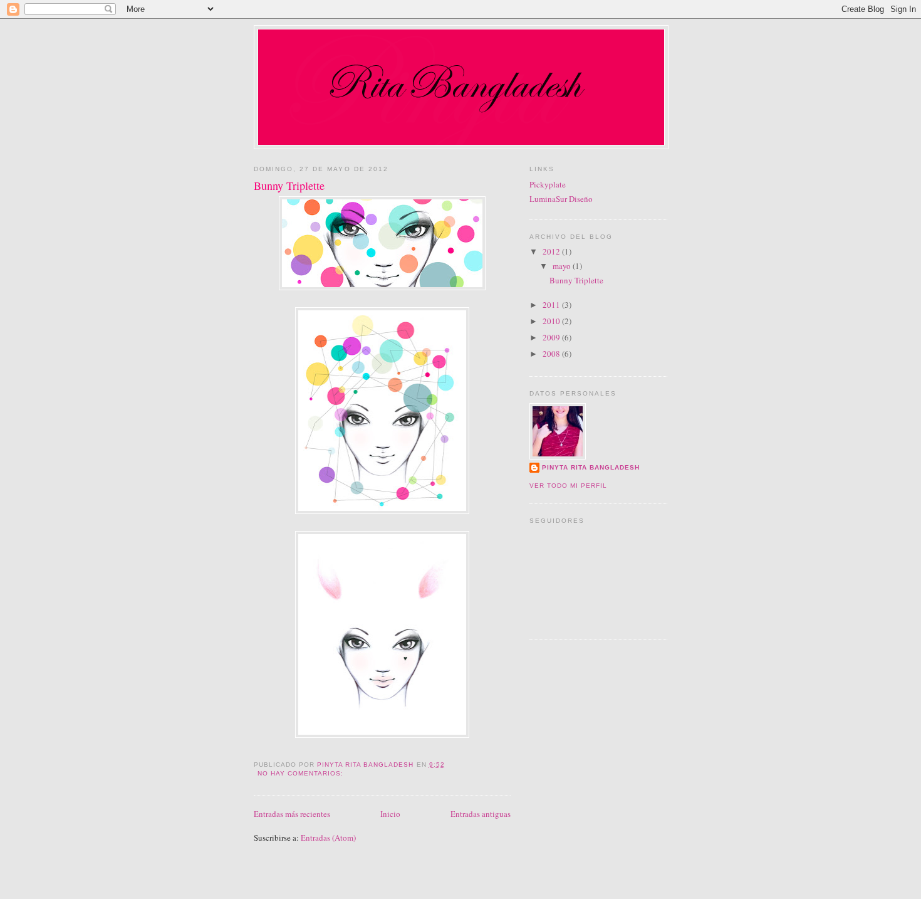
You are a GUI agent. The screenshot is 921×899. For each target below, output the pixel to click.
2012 (552, 251)
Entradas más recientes (292, 813)
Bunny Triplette (289, 185)
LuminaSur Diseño (561, 198)
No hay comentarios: (302, 773)
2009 (552, 337)
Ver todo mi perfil (568, 485)
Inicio (390, 813)
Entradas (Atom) (328, 837)
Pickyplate (547, 184)
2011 (552, 304)
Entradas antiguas (480, 813)
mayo (563, 265)
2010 (552, 321)
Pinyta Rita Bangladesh (591, 467)
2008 (552, 353)
